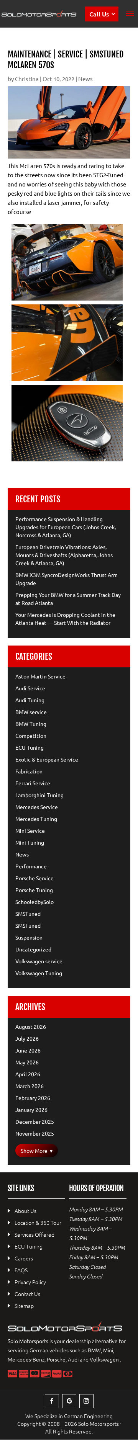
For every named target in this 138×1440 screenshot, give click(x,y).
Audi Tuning (29, 699)
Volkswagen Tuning (38, 972)
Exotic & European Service (46, 759)
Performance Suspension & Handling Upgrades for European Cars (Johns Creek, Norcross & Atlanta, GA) (65, 526)
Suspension (29, 937)
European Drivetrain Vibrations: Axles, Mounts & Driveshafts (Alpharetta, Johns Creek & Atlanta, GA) (64, 554)
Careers (24, 1258)
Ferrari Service (32, 783)
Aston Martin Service (40, 676)
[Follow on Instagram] (86, 1401)
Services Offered (34, 1234)
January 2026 (31, 1109)
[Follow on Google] (69, 1401)
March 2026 (29, 1085)
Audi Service (30, 688)
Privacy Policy (30, 1282)
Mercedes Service (36, 806)
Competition (30, 735)
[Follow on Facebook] (52, 1401)
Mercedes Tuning (36, 818)
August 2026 (30, 1026)
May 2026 (27, 1062)
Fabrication (29, 771)
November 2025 (34, 1133)
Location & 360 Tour (38, 1222)
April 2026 (27, 1074)
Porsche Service (34, 877)
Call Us (99, 14)
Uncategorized (33, 949)
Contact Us (27, 1294)
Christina (27, 78)
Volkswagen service (38, 961)
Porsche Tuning (34, 889)
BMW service (31, 711)
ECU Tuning (29, 747)
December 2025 (34, 1121)
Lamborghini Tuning (39, 794)
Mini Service (30, 830)
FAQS (21, 1270)
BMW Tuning (30, 723)
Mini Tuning (29, 842)
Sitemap (24, 1305)
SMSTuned (28, 913)
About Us (25, 1210)
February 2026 (32, 1097)
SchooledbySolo (34, 901)
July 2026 (27, 1038)
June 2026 (28, 1050)
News (85, 78)
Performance (31, 866)
